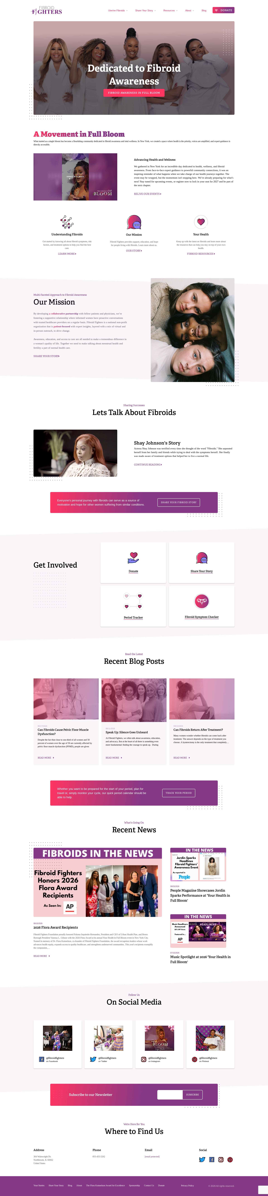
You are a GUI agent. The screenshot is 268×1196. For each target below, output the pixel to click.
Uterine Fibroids (116, 10)
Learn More (66, 253)
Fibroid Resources (200, 253)
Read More (45, 757)
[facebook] (211, 1160)
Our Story (133, 250)
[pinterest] (230, 1160)
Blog (204, 10)
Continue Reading (147, 464)
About (188, 10)
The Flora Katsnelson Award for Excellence (105, 1185)
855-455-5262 (99, 1156)
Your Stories (39, 1185)
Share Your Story (144, 10)
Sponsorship (134, 1185)
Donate (226, 10)
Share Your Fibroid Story (179, 502)
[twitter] (202, 1160)
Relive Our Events (147, 193)
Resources (169, 10)
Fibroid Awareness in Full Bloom (134, 92)
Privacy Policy (187, 1185)
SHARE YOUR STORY (46, 356)
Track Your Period (179, 793)
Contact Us (149, 1185)
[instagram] (220, 1160)
